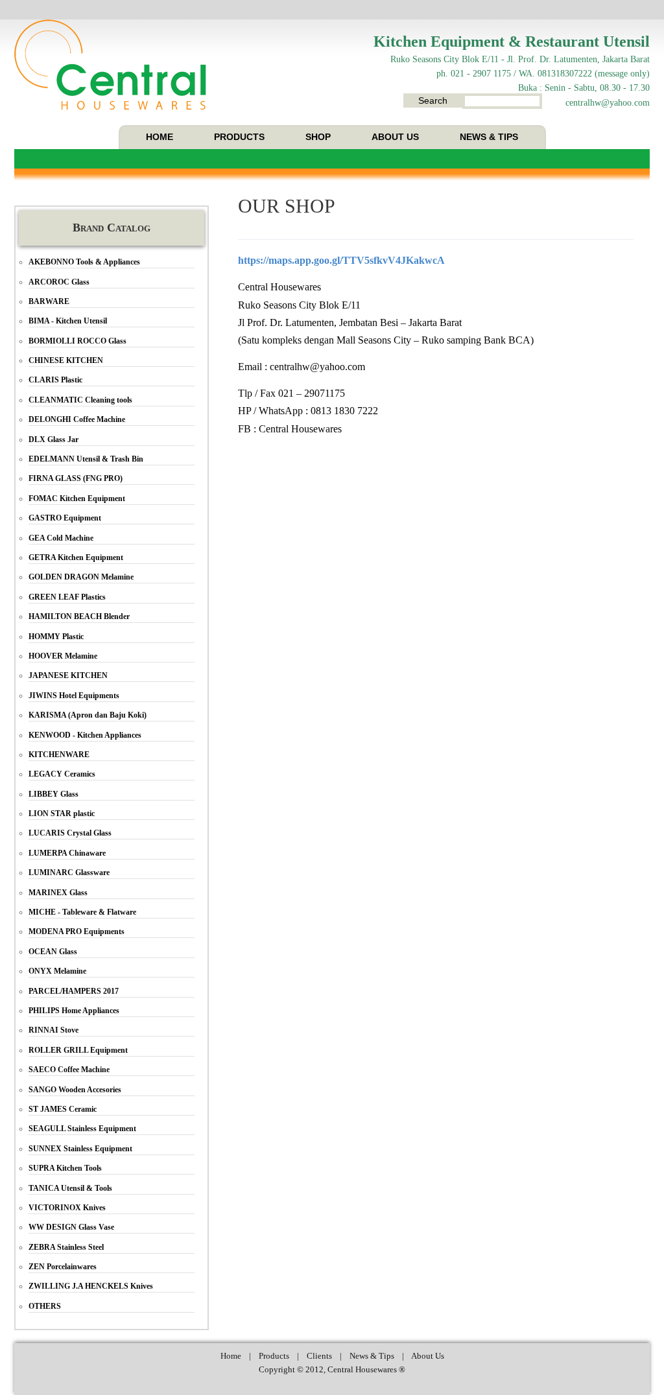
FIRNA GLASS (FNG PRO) (76, 478)
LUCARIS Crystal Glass (70, 833)
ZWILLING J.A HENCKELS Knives (91, 1286)
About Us (427, 1356)
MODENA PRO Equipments (76, 931)
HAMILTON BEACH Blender (79, 616)
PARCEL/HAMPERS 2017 (74, 991)
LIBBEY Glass (53, 794)
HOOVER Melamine (63, 656)
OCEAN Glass (53, 951)
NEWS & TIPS (489, 137)
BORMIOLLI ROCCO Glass (77, 341)
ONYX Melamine (57, 971)
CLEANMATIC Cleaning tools (80, 399)
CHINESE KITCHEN (66, 360)
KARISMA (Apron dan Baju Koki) (88, 715)
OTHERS (45, 1306)
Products (274, 1356)
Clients (319, 1356)
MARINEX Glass (58, 892)
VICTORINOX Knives (67, 1207)
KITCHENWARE (59, 754)
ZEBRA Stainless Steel (66, 1247)
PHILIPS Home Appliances (74, 1010)
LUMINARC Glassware (69, 872)
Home (230, 1356)
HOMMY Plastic (56, 636)
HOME (159, 137)
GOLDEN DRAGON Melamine (81, 576)
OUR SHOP (286, 206)
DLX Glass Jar (53, 439)
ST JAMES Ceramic (63, 1109)
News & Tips (372, 1356)
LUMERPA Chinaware (67, 853)
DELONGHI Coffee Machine (77, 419)
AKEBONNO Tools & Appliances (84, 261)
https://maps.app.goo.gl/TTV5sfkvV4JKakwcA (341, 260)
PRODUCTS (239, 137)
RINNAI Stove (53, 1030)
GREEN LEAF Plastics (67, 597)
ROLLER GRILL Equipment (78, 1050)
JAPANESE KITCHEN (68, 675)
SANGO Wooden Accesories (75, 1089)
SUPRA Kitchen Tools (65, 1168)
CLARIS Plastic (55, 379)
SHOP (318, 137)
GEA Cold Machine (61, 538)
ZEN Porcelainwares (63, 1266)
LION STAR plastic (62, 813)
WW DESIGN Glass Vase (71, 1227)
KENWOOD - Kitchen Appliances (85, 735)
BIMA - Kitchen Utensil (68, 320)
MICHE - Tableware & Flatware (82, 912)
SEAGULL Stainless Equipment (82, 1128)
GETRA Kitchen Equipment (76, 557)
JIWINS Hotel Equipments (74, 695)
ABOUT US (395, 137)
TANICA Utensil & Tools (70, 1188)
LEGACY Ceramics (62, 774)
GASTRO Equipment (65, 517)
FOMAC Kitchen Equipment (77, 498)
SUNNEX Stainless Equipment (80, 1148)
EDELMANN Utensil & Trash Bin (86, 458)
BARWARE (49, 301)
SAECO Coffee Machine (69, 1069)
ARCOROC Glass (59, 282)
